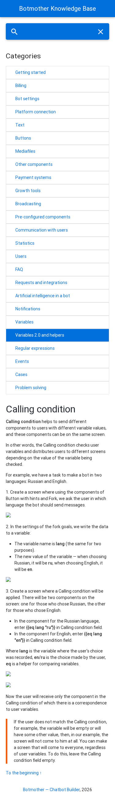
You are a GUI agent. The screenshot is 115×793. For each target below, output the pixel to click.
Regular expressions (35, 348)
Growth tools (27, 190)
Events (22, 361)
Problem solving (30, 387)
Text (20, 125)
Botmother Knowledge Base (57, 8)
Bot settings (27, 98)
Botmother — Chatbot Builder (51, 789)
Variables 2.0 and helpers (39, 335)
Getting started (30, 72)
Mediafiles (25, 151)
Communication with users (41, 230)
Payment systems (33, 177)
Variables (24, 322)
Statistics (24, 243)
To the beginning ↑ (24, 773)
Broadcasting (28, 203)
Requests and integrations (41, 282)
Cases (21, 374)
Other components (33, 164)
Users (20, 256)
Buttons (23, 138)
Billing (20, 85)
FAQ (19, 269)
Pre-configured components (42, 217)
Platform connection (35, 112)
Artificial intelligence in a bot (42, 295)
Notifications (27, 309)
